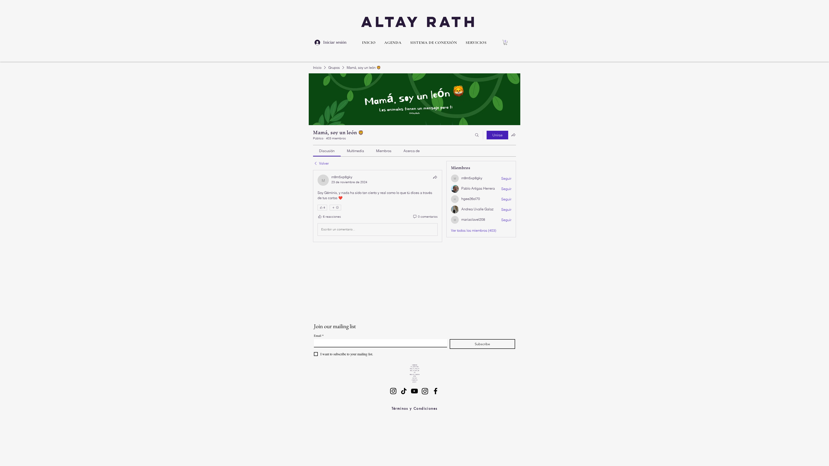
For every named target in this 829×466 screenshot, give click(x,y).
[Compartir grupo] (513, 134)
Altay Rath (419, 22)
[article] (377, 206)
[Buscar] (476, 135)
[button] (476, 42)
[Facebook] (435, 391)
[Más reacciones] (335, 207)
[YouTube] (414, 391)
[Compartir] (435, 177)
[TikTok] (404, 391)
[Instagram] (393, 391)
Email (319, 335)
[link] (327, 151)
